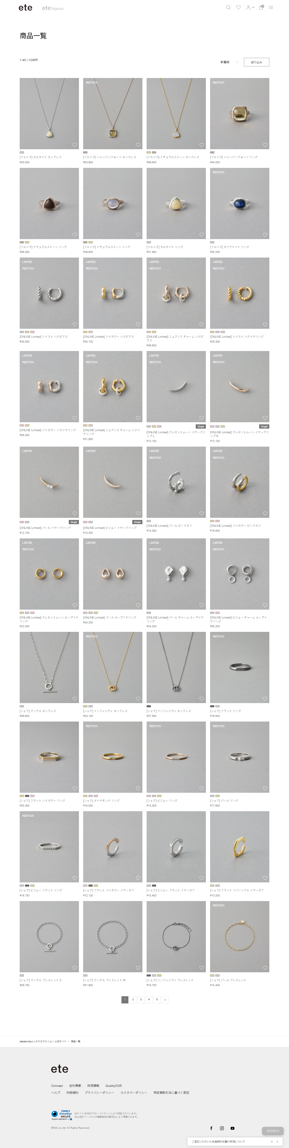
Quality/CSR (114, 1086)
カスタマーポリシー (134, 1093)
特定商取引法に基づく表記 (171, 1093)
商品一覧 (75, 1041)
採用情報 (93, 1086)
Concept (57, 1086)
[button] (250, 7)
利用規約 (72, 1093)
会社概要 (75, 1086)
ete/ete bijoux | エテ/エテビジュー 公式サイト (43, 1041)
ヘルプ (55, 1093)
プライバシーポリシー (99, 1093)
